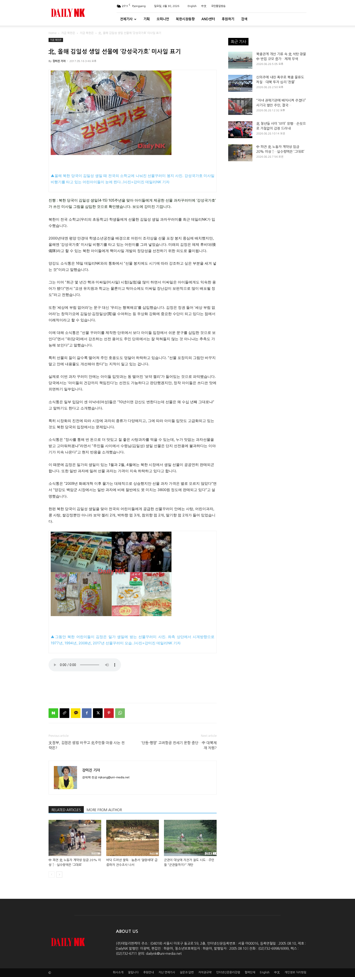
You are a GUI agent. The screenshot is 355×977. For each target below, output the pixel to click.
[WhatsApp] (120, 713)
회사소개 (118, 972)
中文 (203, 6)
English (192, 6)
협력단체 (250, 972)
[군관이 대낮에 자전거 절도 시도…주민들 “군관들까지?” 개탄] (190, 838)
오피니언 (162, 19)
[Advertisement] (132, 687)
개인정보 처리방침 (295, 972)
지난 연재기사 (166, 972)
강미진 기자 (59, 61)
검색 (244, 19)
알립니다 (133, 972)
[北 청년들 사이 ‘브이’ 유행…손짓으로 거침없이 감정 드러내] (240, 129)
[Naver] (53, 713)
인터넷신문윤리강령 (228, 972)
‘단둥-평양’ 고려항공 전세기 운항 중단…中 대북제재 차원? (179, 745)
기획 (146, 19)
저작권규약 (205, 972)
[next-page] (59, 875)
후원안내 (148, 972)
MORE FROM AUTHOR (104, 810)
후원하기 (228, 19)
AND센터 (208, 19)
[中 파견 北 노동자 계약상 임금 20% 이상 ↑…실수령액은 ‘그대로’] (75, 838)
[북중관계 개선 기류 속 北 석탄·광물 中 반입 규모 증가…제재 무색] (240, 60)
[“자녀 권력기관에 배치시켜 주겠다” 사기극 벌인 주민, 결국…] (240, 106)
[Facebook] (87, 713)
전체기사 (126, 19)
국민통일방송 (218, 6)
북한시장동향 (185, 19)
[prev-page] (52, 875)
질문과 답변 (187, 972)
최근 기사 (238, 41)
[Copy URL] (64, 713)
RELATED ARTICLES (66, 810)
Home (53, 33)
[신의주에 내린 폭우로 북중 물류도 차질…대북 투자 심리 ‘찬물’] (240, 83)
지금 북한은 (68, 33)
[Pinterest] (109, 713)
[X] (98, 713)
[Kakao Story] (75, 713)
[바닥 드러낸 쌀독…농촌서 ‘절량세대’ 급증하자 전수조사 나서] (132, 838)
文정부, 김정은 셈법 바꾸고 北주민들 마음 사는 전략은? (87, 745)
